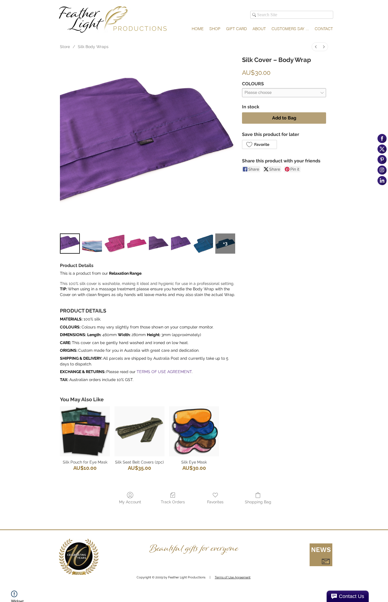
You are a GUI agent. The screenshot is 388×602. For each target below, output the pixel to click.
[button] (321, 554)
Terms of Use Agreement (233, 577)
